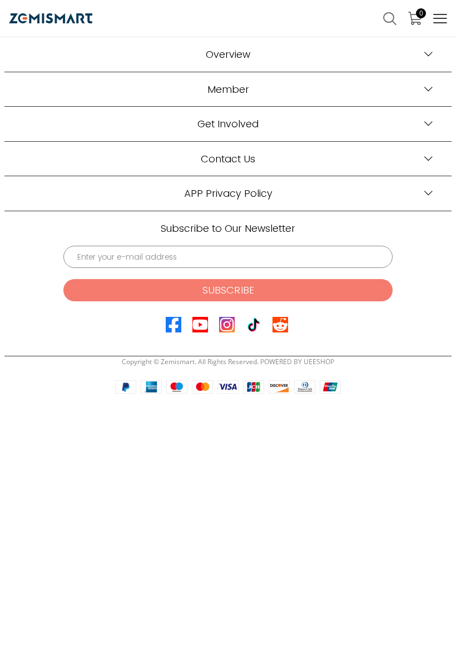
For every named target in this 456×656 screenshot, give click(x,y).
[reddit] (280, 324)
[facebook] (173, 324)
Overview (228, 54)
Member (228, 89)
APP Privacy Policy (228, 193)
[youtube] (200, 324)
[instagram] (227, 324)
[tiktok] (253, 324)
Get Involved (228, 124)
